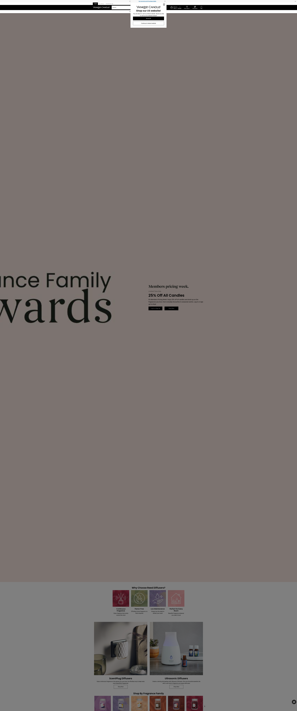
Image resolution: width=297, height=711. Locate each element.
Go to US (148, 18)
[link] (148, 7)
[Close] (164, 4)
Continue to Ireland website (148, 23)
